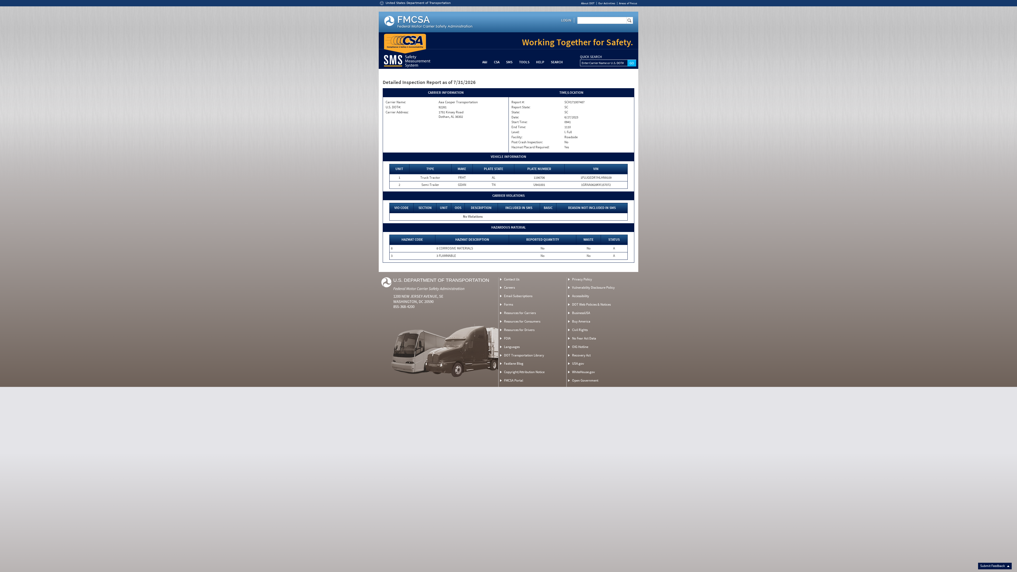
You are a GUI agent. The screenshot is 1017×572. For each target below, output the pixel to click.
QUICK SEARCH (591, 57)
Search (557, 62)
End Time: (518, 127)
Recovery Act (581, 355)
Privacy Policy (582, 279)
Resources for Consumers (522, 321)
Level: (515, 132)
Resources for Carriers (520, 313)
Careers (509, 287)
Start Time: (519, 122)
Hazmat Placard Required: (530, 147)
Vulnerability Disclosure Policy (593, 287)
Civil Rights (580, 330)
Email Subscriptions (518, 296)
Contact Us (511, 279)
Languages (512, 347)
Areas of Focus (628, 3)
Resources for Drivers (519, 330)
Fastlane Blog (513, 363)
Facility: (516, 137)
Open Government (585, 380)
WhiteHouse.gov (583, 372)
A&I (484, 62)
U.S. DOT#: (393, 107)
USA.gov (578, 363)
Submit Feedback (993, 566)
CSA (496, 62)
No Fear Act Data (584, 338)
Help (540, 62)
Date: (515, 117)
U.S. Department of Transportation (441, 280)
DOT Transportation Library (524, 355)
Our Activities (606, 3)
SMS (509, 62)
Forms (508, 304)
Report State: (520, 107)
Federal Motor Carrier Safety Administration (429, 288)
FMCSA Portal (513, 380)
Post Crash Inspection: (527, 142)
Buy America (581, 321)
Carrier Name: (396, 102)
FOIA (507, 338)
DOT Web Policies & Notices (591, 304)
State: (515, 112)
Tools (524, 62)
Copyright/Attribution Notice (524, 372)
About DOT (588, 3)
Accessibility (580, 296)
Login (566, 20)
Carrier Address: (397, 112)
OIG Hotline (580, 347)
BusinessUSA (581, 313)
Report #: (517, 102)
